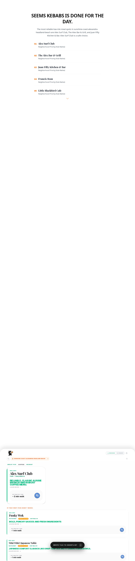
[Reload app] (126, 458)
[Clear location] (48, 459)
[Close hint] (80, 545)
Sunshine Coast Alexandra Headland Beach (29, 458)
